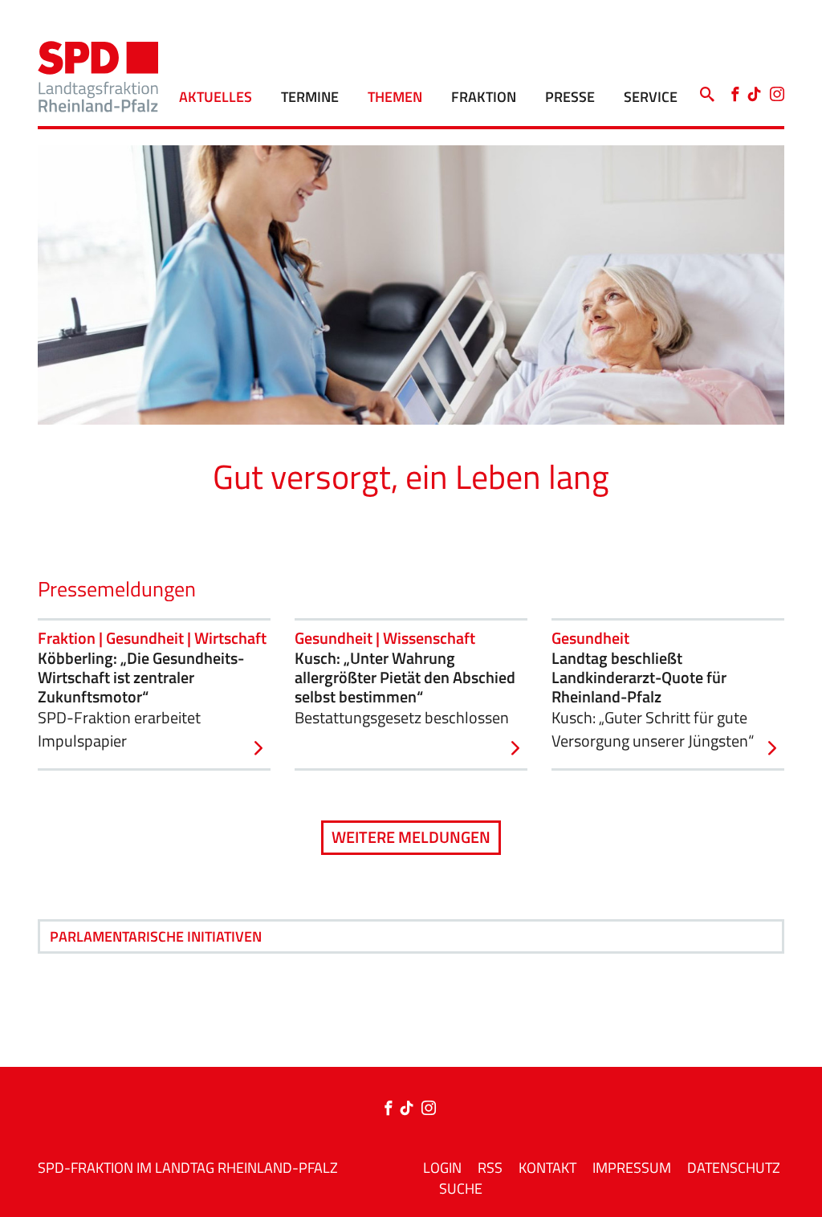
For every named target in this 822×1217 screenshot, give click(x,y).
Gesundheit (590, 637)
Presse (570, 97)
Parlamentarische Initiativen (156, 936)
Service (651, 97)
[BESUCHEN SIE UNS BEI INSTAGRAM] (428, 1109)
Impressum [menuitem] (631, 1167)
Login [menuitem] (442, 1167)
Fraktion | (72, 637)
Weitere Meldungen (411, 836)
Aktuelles (215, 97)
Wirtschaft (230, 637)
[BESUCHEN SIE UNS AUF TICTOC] (410, 1109)
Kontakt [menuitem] (547, 1167)
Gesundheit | (150, 637)
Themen (395, 97)
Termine (310, 97)
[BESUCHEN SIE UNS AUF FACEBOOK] (392, 1109)
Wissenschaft (429, 637)
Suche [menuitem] (460, 1188)
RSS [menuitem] (490, 1167)
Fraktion (483, 97)
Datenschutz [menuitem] (733, 1167)
